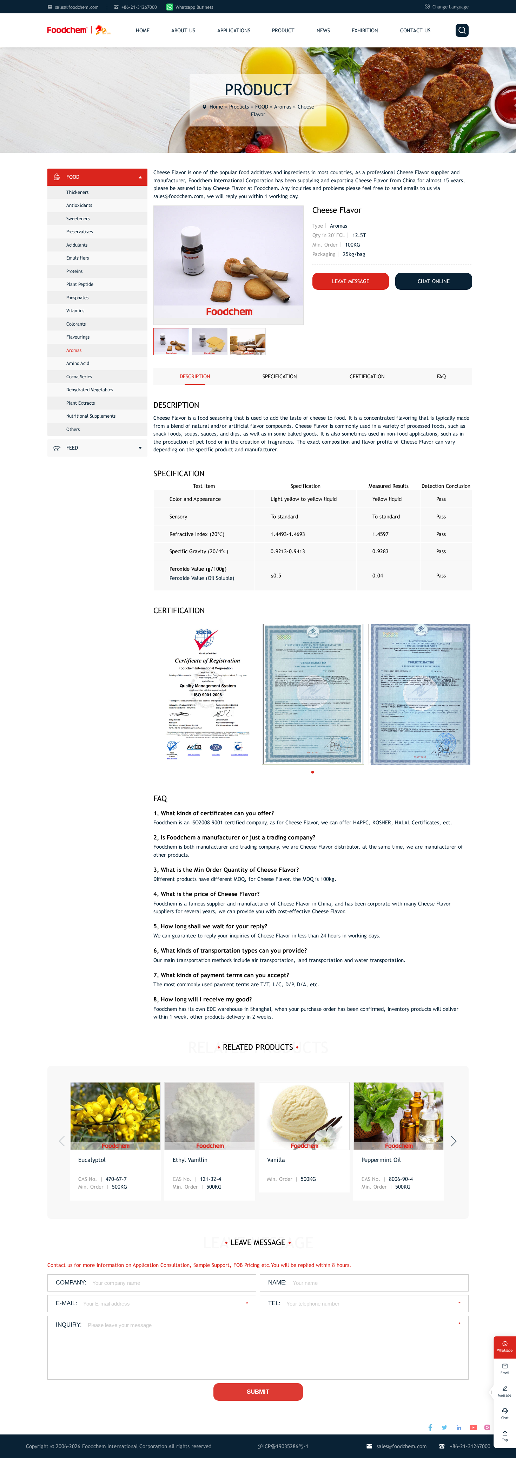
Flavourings (78, 337)
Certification (367, 376)
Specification (280, 376)
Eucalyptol (92, 1160)
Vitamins (75, 310)
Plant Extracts (80, 403)
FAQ (441, 376)
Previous (62, 1141)
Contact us (415, 30)
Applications (233, 30)
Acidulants (76, 245)
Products (239, 107)
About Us (183, 30)
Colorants (76, 324)
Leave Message (350, 281)
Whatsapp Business (194, 7)
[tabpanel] (207, 694)
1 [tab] (319, 772)
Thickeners (77, 192)
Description (195, 376)
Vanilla (276, 1160)
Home (143, 30)
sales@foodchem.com (77, 7)
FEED (72, 448)
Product (283, 30)
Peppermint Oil (381, 1160)
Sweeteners (78, 218)
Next (454, 1141)
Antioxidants (79, 205)
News (323, 30)
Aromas (282, 107)
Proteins (74, 271)
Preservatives (79, 231)
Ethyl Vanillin (190, 1160)
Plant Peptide (79, 284)
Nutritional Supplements (90, 416)
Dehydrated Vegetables (89, 389)
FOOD (261, 107)
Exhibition (365, 30)
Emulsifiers (77, 258)
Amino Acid (77, 363)
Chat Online (434, 281)
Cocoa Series (79, 376)
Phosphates (77, 297)
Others (73, 429)
